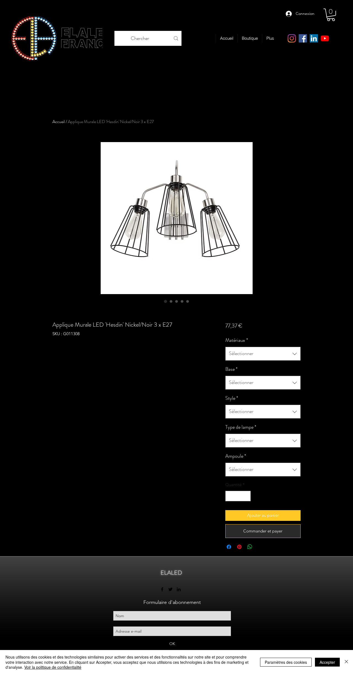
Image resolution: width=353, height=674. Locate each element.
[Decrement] (230, 496)
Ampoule (235, 456)
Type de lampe (240, 427)
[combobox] (263, 354)
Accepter (327, 662)
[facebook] (303, 38)
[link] (330, 15)
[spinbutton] (237, 496)
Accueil (58, 121)
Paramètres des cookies (286, 662)
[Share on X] (260, 547)
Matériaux (236, 340)
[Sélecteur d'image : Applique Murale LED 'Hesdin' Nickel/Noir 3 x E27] (165, 301)
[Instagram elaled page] (292, 38)
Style (231, 398)
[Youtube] (325, 38)
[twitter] (170, 589)
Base (231, 369)
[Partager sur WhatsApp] (250, 547)
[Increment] (246, 496)
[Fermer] (346, 662)
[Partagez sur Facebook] (229, 547)
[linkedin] (314, 38)
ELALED (171, 572)
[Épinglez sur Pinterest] (239, 547)
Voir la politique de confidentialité (52, 667)
